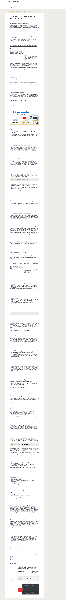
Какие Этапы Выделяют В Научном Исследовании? (21, 573)
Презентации (17, 4)
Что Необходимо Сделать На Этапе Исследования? (34, 573)
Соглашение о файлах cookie (47, 4)
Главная (7, 11)
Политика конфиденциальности (11, 7)
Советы (31, 4)
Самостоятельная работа (25, 4)
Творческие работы (37, 4)
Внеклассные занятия (9, 4)
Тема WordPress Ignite (29, 592)
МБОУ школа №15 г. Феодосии (12, 1)
